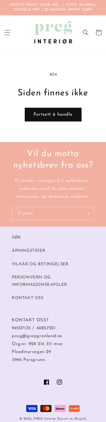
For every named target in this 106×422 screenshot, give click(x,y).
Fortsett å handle (53, 114)
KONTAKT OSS (28, 298)
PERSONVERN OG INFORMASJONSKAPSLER (39, 281)
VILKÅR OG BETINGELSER (40, 264)
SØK (16, 237)
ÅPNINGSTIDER (28, 251)
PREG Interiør (45, 419)
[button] (7, 32)
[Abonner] (87, 213)
